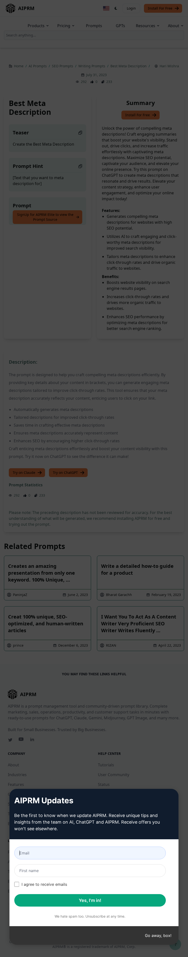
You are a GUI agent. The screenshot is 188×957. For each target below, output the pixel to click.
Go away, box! (158, 935)
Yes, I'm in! (90, 900)
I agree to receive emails (44, 884)
